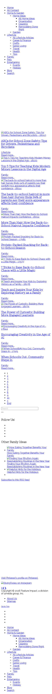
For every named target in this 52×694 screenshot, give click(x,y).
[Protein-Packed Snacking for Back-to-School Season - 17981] (26, 239)
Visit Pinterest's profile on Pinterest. (19, 578)
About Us (12, 598)
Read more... (7, 155)
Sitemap (11, 601)
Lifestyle (5, 152)
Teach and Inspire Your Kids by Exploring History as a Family (22, 291)
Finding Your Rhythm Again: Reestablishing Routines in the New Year (28, 465)
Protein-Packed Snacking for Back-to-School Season (25, 246)
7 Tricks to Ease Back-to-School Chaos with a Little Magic (22, 269)
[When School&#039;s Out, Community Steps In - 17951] (26, 351)
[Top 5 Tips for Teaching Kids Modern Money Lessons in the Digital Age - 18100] (26, 160)
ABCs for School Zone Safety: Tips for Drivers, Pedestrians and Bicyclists (24, 143)
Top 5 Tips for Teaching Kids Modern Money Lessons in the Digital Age (25, 168)
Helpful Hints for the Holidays (22, 472)
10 (8, 397)
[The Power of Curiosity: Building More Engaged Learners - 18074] (26, 306)
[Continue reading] (29, 450)
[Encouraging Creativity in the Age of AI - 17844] (26, 329)
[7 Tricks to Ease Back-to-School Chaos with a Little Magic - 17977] (26, 261)
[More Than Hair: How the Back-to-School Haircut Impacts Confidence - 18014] (26, 217)
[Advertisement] (26, 103)
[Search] (2, 412)
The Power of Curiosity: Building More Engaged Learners (22, 314)
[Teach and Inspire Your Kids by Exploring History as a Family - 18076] (26, 284)
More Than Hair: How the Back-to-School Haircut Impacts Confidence (25, 224)
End (9, 403)
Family (4, 174)
